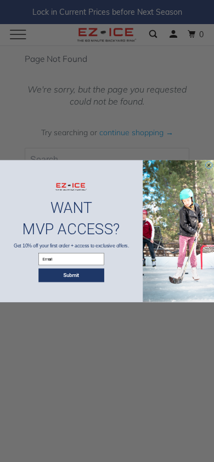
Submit (71, 275)
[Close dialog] (208, 164)
